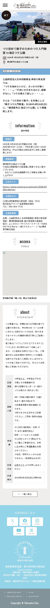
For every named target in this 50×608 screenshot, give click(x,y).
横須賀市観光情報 (25, 5)
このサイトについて (14, 592)
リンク (31, 592)
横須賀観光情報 (25, 551)
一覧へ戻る (27, 494)
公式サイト (19, 465)
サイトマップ (34, 596)
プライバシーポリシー (15, 596)
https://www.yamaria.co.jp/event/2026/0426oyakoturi (25, 188)
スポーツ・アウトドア (12, 71)
